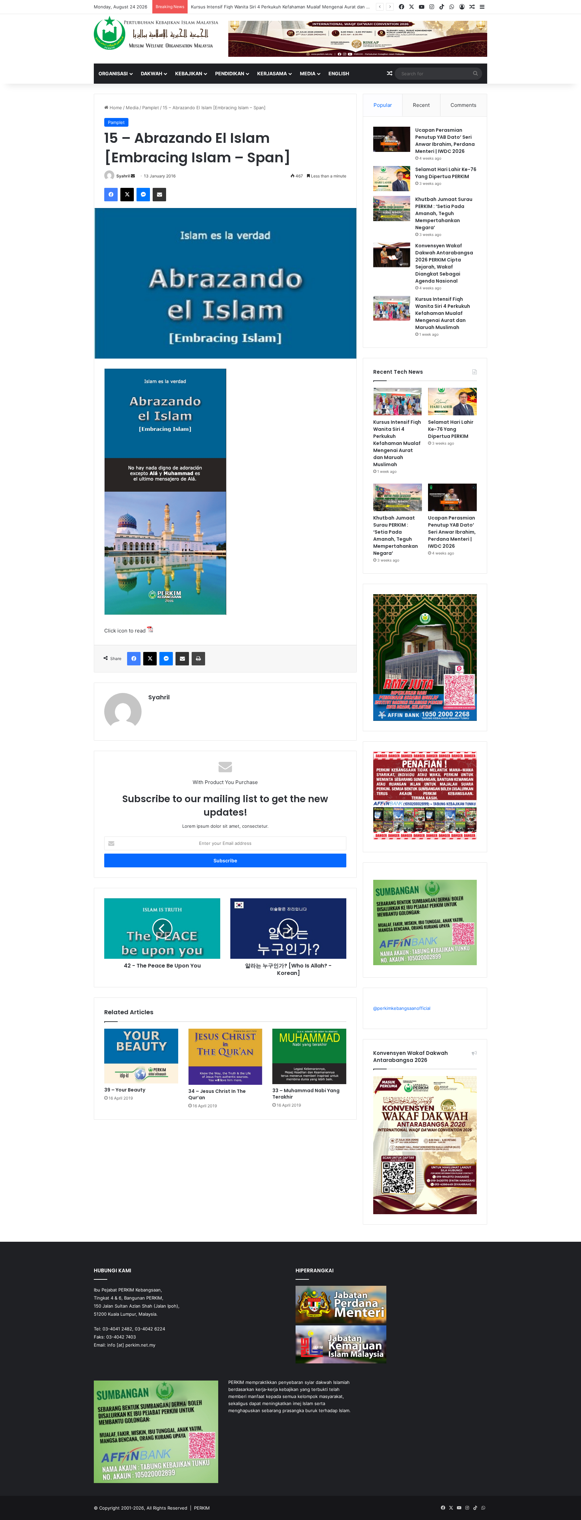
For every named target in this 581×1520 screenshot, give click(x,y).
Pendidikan (229, 73)
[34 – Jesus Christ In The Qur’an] (225, 1057)
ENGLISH (338, 73)
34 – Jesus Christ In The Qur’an (217, 1094)
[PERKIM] (156, 33)
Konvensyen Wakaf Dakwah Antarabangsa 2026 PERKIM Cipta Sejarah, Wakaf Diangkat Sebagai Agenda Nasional (444, 263)
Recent (421, 105)
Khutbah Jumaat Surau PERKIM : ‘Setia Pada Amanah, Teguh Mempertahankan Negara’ (443, 213)
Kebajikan (188, 73)
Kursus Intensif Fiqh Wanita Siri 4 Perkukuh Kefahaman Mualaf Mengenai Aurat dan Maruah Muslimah (442, 313)
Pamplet (150, 107)
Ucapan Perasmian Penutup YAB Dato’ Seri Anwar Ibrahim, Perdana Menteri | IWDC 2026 (445, 141)
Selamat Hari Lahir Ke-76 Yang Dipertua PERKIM (240, 6)
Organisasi (113, 73)
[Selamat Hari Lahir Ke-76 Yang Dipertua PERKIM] (391, 178)
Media (307, 73)
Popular (383, 105)
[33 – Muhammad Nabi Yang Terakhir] (309, 1056)
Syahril (123, 175)
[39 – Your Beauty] (141, 1056)
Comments (463, 105)
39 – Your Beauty (124, 1089)
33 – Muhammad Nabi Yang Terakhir (306, 1093)
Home (115, 107)
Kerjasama (272, 73)
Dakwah (151, 73)
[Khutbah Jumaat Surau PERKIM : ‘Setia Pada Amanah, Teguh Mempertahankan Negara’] (391, 208)
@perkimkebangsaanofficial (401, 1008)
